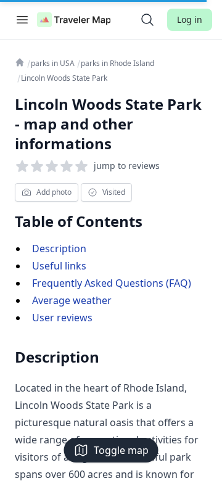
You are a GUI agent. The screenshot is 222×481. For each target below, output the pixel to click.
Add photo (54, 192)
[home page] (74, 19)
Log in (189, 19)
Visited (113, 192)
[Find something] (147, 20)
